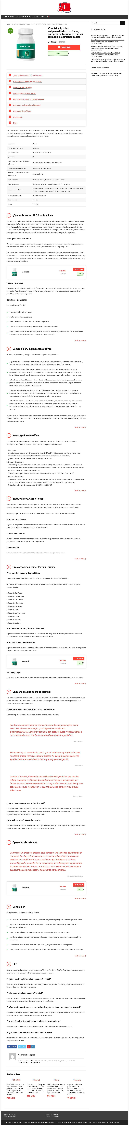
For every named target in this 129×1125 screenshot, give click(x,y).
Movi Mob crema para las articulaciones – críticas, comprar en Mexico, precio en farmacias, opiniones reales (15, 1089)
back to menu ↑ (80, 341)
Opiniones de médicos (22, 111)
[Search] (122, 23)
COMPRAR (65, 47)
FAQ (15, 123)
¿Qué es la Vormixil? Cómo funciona (27, 75)
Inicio (8, 24)
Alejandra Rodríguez (26, 1055)
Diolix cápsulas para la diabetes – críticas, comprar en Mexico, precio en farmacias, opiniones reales (56, 1088)
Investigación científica (22, 87)
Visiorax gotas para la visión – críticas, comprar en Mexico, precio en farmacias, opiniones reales (108, 36)
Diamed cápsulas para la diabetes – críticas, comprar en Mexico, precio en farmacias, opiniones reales (36, 1088)
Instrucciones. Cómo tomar (24, 93)
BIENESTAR (9, 17)
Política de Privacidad (52, 1116)
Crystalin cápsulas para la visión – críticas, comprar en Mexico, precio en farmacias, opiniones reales (75, 1089)
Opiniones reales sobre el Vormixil (27, 105)
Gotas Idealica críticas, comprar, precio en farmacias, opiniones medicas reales (107, 74)
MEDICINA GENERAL (24, 17)
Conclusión (17, 117)
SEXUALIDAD (39, 17)
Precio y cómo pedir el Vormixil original (28, 99)
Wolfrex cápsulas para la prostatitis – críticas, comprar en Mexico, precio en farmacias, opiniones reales (106, 48)
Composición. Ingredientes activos (27, 81)
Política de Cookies (52, 1114)
